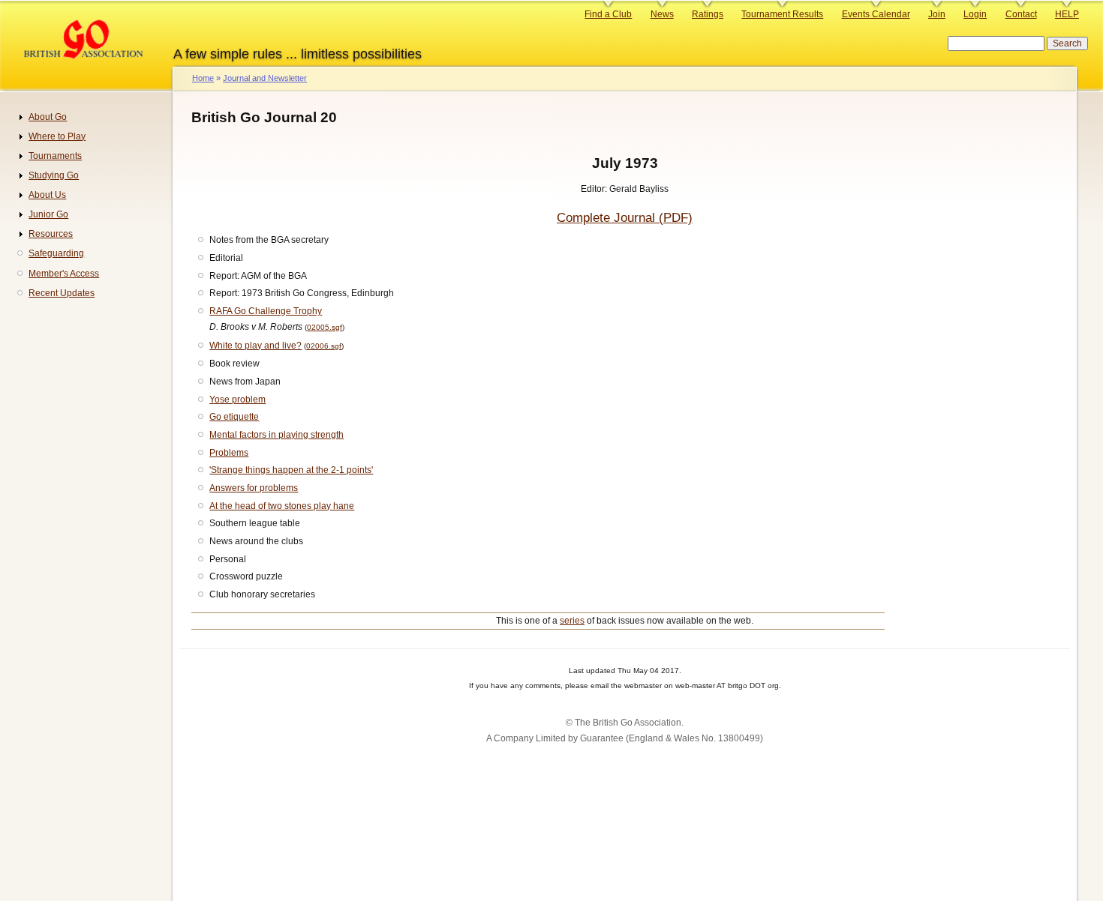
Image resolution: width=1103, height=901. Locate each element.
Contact (1021, 14)
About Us (47, 195)
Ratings (707, 14)
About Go (48, 117)
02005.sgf (324, 327)
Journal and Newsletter (265, 77)
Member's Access (64, 273)
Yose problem (237, 399)
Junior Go (48, 214)
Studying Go (54, 175)
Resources (51, 234)
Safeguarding (56, 253)
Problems (228, 453)
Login (975, 14)
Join (936, 14)
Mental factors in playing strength (276, 435)
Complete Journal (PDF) (625, 218)
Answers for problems (253, 488)
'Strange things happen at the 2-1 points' (291, 470)
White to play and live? (255, 345)
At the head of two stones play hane (281, 506)
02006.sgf (323, 346)
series (572, 620)
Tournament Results (782, 14)
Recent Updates (62, 293)
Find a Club (608, 14)
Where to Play (57, 136)
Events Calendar (876, 14)
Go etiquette (234, 417)
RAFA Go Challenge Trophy (265, 311)
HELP (1067, 14)
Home (203, 77)
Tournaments (55, 156)
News (662, 14)
